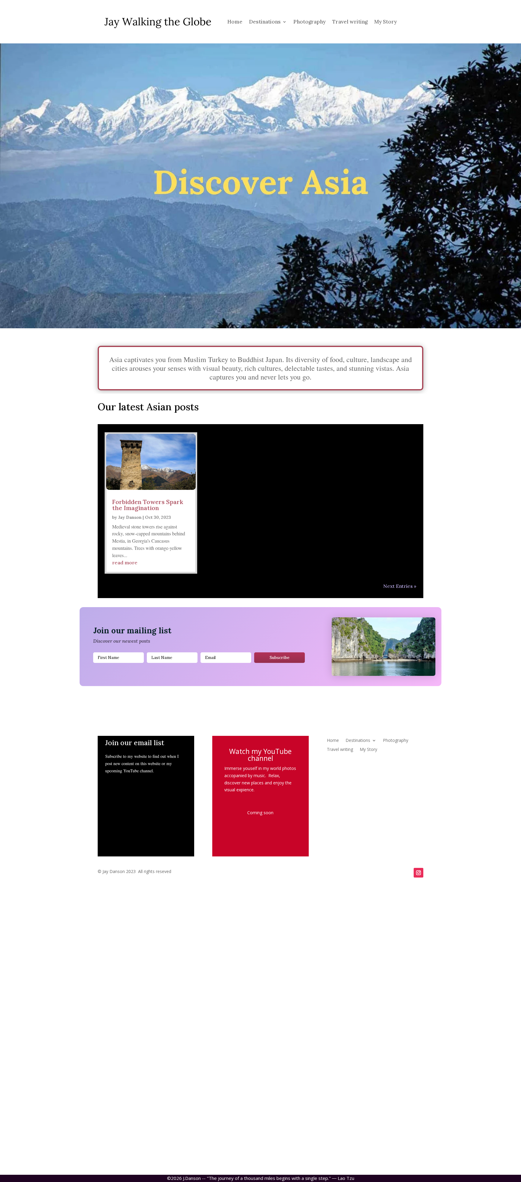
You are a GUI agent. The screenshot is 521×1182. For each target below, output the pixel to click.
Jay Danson (129, 517)
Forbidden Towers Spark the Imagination (147, 505)
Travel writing (350, 21)
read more (124, 562)
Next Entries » (399, 586)
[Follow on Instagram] (418, 873)
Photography (309, 21)
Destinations (265, 21)
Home (234, 21)
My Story (385, 21)
